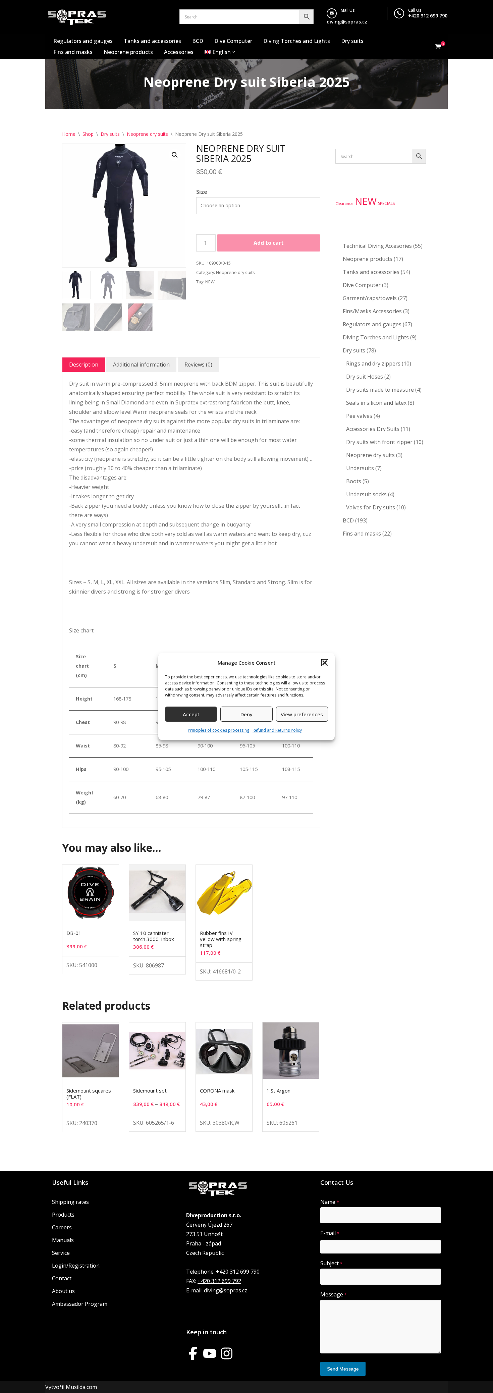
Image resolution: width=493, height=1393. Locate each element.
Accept (191, 714)
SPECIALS (386, 203)
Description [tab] (83, 364)
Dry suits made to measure (380, 389)
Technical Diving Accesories (377, 245)
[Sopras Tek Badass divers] (77, 16)
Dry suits (352, 41)
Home (68, 134)
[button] (324, 662)
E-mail (329, 1233)
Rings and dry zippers (373, 363)
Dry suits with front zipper (379, 442)
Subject (331, 1263)
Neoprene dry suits (147, 134)
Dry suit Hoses (364, 376)
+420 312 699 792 (219, 1281)
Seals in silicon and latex (376, 402)
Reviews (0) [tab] (198, 364)
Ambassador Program (79, 1303)
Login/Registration (76, 1265)
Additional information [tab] (141, 364)
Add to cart (269, 242)
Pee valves (359, 416)
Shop (88, 134)
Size (201, 192)
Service (61, 1253)
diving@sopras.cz (347, 21)
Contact (61, 1278)
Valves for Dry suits (370, 507)
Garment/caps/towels (370, 298)
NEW (210, 282)
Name (329, 1202)
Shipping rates (70, 1202)
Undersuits (360, 468)
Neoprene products (128, 52)
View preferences (302, 714)
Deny (246, 714)
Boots (353, 481)
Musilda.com (81, 1387)
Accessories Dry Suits (372, 429)
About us (63, 1291)
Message (333, 1294)
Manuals (63, 1240)
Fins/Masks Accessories (372, 311)
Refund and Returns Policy (277, 730)
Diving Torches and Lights (296, 41)
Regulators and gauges (83, 41)
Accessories (179, 52)
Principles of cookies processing (218, 730)
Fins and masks (73, 52)
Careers (62, 1227)
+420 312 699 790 (427, 15)
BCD (197, 41)
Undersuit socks (366, 494)
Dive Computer (233, 41)
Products (63, 1214)
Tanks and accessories (152, 41)
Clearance (344, 203)
